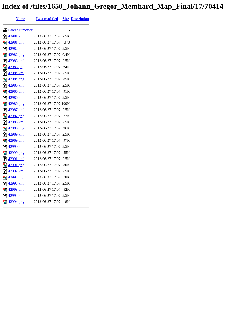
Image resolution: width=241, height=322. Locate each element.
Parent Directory (20, 30)
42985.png (16, 91)
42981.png (16, 42)
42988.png (16, 128)
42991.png (16, 165)
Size (66, 19)
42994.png (16, 202)
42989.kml (16, 134)
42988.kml (16, 122)
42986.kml (16, 97)
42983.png (16, 67)
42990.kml (16, 146)
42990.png (16, 153)
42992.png (16, 177)
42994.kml (16, 196)
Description (80, 19)
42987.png (16, 116)
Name (20, 19)
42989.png (16, 140)
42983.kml (16, 61)
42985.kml (16, 85)
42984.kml (16, 73)
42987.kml (16, 110)
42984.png (16, 79)
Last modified (47, 19)
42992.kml (16, 171)
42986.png (16, 104)
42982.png (16, 55)
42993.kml (16, 183)
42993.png (16, 189)
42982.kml (16, 48)
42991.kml (16, 159)
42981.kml (16, 36)
